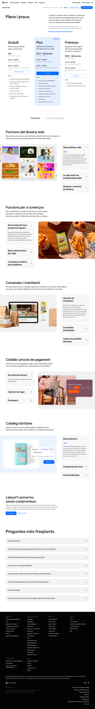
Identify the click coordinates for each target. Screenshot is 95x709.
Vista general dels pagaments (13, 619)
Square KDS (30, 631)
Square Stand (52, 626)
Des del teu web (10, 631)
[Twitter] (84, 682)
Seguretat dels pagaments (12, 635)
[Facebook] (86, 682)
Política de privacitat (84, 692)
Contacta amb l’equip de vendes (78, 624)
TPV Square (30, 619)
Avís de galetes (85, 699)
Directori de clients (32, 640)
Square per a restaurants (33, 628)
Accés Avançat (30, 635)
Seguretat (86, 694)
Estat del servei (74, 628)
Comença (47, 73)
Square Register (52, 628)
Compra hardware (53, 635)
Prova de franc (11, 513)
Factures (8, 633)
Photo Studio (30, 652)
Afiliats (29, 670)
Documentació (9, 663)
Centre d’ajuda (73, 621)
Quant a (29, 663)
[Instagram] (88, 682)
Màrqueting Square (32, 642)
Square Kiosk (52, 631)
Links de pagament (31, 624)
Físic (7, 621)
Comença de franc (19, 71)
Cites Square (30, 626)
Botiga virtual (30, 621)
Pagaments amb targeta (11, 624)
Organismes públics (84, 696)
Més (22, 513)
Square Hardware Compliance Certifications (78, 701)
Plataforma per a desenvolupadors (14, 661)
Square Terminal (52, 624)
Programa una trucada (65, 28)
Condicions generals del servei (81, 689)
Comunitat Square (74, 626)
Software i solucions (32, 654)
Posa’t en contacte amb (60, 31)
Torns (28, 638)
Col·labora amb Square (32, 661)
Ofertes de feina (31, 668)
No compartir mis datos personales (80, 687)
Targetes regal (30, 650)
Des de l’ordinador (10, 628)
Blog (71, 631)
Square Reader (52, 621)
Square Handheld (53, 619)
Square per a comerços (33, 633)
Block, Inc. (86, 704)
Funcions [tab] (35, 118)
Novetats (29, 665)
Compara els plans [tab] (55, 118)
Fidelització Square (32, 645)
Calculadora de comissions (12, 626)
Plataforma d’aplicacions (33, 647)
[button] (47, 541)
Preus (71, 619)
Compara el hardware (54, 633)
